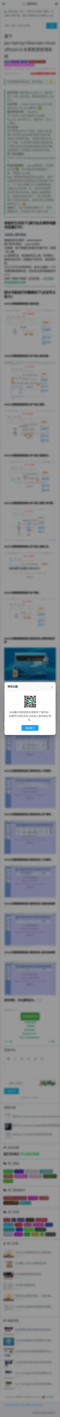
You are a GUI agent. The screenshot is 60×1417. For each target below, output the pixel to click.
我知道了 (30, 728)
